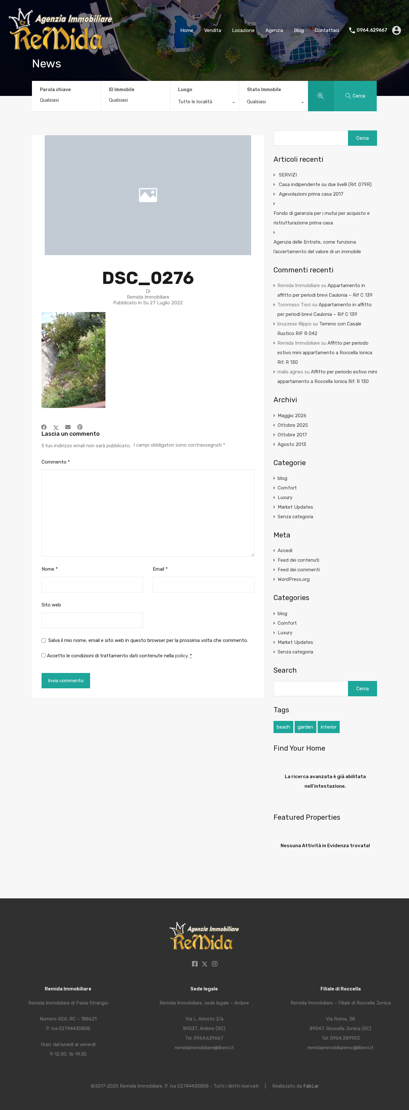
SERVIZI (288, 175)
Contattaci (327, 30)
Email (160, 569)
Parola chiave (55, 89)
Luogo (185, 89)
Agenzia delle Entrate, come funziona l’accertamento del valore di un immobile (317, 246)
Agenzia (274, 30)
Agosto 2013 (292, 444)
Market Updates (295, 507)
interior (328, 727)
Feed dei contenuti (298, 560)
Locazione (243, 30)
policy (181, 656)
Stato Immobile (264, 89)
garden (305, 727)
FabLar (311, 1086)
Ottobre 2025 (293, 425)
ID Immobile (121, 89)
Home (186, 30)
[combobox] (204, 103)
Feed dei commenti (299, 570)
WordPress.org (294, 579)
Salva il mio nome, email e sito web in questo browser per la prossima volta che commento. (148, 640)
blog (282, 478)
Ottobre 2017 (292, 435)
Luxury (285, 497)
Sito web (51, 605)
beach (283, 727)
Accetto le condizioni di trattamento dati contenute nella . (119, 656)
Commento (56, 462)
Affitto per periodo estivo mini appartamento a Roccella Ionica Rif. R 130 (324, 352)
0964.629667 (372, 30)
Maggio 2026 (292, 415)
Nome (50, 569)
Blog (299, 30)
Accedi (285, 550)
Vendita (212, 30)
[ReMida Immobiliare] (61, 51)
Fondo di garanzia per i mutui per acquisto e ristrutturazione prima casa (322, 218)
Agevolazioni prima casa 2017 (311, 194)
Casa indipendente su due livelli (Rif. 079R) (325, 184)
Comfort (287, 488)
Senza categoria (295, 517)
